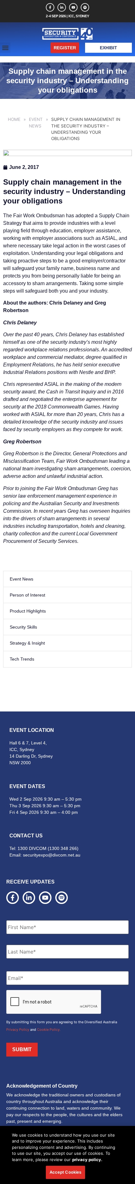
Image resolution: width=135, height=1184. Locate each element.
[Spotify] (85, 7)
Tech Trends (22, 659)
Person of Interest (27, 594)
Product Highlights (28, 611)
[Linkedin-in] (61, 7)
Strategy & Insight (27, 643)
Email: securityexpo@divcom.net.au (44, 854)
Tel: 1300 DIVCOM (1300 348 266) (43, 848)
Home (14, 119)
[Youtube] (73, 7)
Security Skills (23, 627)
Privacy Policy (17, 1029)
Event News (36, 122)
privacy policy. (87, 1159)
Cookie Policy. (49, 1029)
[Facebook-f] (50, 7)
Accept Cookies (66, 1172)
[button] (5, 47)
